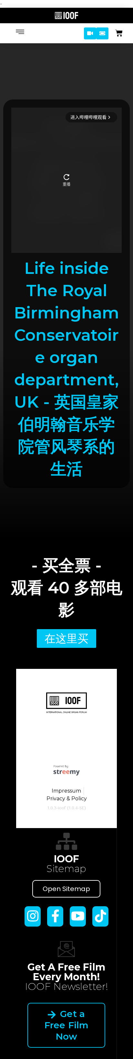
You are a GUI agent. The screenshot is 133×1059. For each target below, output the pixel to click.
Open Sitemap (66, 888)
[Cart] (119, 33)
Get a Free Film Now (66, 1025)
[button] (90, 33)
